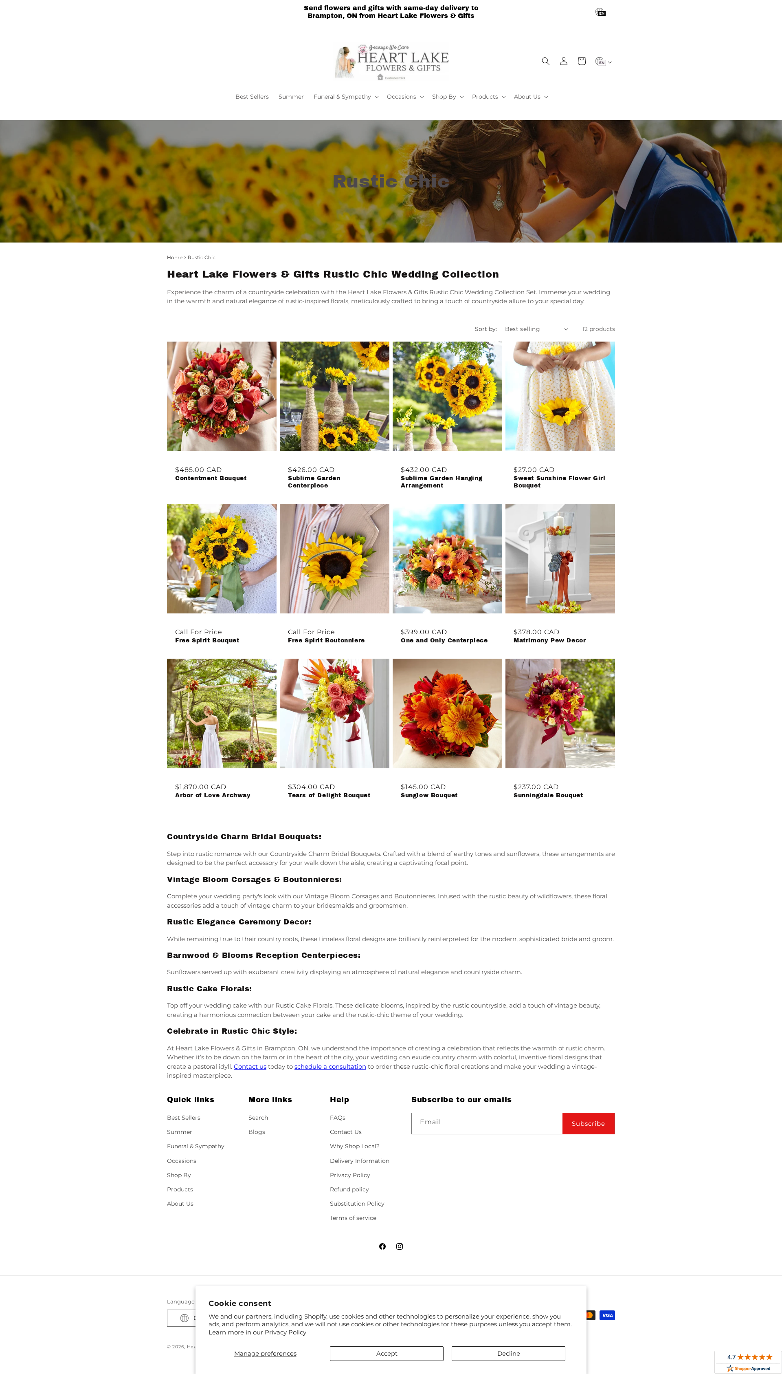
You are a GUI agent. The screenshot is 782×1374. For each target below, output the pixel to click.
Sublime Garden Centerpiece (314, 482)
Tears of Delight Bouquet (329, 795)
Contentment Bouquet (210, 478)
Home (174, 257)
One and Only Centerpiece (444, 640)
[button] (345, 96)
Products (180, 1189)
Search (258, 1117)
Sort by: (486, 329)
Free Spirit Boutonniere (326, 640)
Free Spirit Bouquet (207, 640)
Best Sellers (183, 1117)
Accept (387, 1353)
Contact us (250, 1066)
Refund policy (349, 1189)
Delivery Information (359, 1160)
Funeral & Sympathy (195, 1146)
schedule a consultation (330, 1066)
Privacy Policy (285, 1332)
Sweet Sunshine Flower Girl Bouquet (560, 482)
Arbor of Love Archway (213, 795)
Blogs (256, 1132)
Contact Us (346, 1132)
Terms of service (353, 1218)
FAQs (337, 1117)
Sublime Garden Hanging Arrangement (441, 482)
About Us (180, 1203)
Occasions (181, 1160)
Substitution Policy (357, 1203)
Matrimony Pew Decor (550, 640)
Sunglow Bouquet (429, 795)
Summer (179, 1132)
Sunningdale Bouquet (548, 795)
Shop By (179, 1175)
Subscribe (588, 1123)
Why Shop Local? (355, 1146)
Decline (508, 1353)
